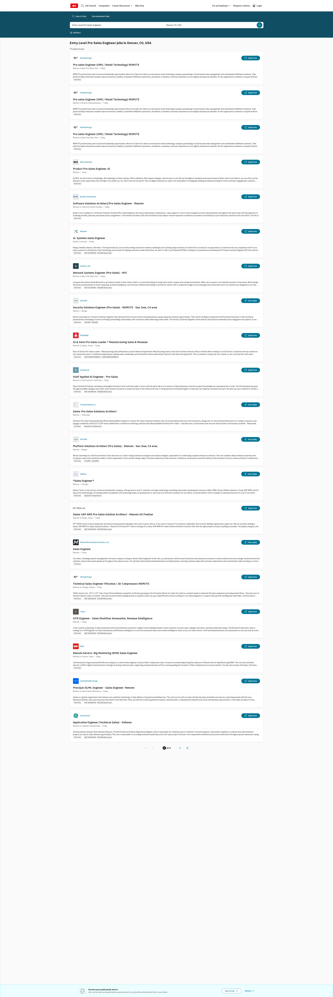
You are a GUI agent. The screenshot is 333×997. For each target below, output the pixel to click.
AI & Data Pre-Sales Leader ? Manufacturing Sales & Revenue (110, 342)
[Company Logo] (76, 58)
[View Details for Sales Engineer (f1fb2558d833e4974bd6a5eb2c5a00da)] (166, 552)
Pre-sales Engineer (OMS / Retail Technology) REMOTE (106, 64)
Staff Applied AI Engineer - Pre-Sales (95, 376)
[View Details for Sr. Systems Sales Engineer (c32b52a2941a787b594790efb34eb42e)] (166, 241)
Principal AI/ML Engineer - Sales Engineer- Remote (103, 687)
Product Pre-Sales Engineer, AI (91, 168)
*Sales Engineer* (83, 480)
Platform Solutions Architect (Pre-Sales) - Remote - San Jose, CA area (115, 446)
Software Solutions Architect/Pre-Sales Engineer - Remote (108, 203)
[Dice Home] (74, 5)
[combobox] (113, 25)
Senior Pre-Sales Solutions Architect (95, 411)
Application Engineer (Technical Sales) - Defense (102, 722)
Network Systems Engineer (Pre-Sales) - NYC (100, 272)
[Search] (259, 25)
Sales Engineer (82, 549)
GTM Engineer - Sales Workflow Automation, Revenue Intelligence (112, 618)
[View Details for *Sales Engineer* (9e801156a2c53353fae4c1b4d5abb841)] (166, 484)
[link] (145, 748)
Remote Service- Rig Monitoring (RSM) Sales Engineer (105, 653)
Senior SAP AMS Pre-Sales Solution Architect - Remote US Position (113, 514)
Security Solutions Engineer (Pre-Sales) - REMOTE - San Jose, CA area (115, 307)
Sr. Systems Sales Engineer (89, 238)
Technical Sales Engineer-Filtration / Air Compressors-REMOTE (111, 583)
